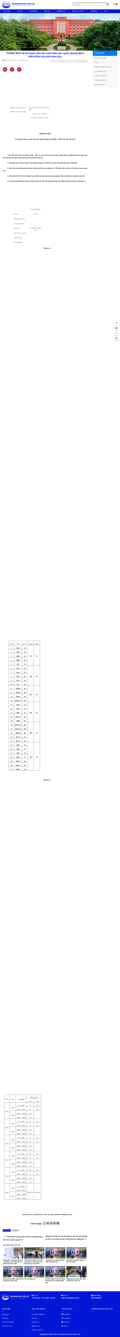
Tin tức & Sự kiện (8, 1322)
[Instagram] (116, 333)
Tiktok (65, 1326)
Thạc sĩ (97, 62)
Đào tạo (34, 1318)
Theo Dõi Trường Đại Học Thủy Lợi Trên (65, 61)
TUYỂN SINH (33, 11)
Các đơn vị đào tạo (38, 1314)
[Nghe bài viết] (5, 69)
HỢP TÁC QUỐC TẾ (78, 11)
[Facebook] (116, 323)
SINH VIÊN (94, 11)
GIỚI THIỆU (6, 11)
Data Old (25, 60)
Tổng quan (5, 1314)
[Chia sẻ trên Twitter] (47, 1223)
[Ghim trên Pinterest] (54, 1223)
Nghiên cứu (36, 1326)
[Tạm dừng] (12, 69)
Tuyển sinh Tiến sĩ (100, 80)
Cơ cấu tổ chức (7, 1326)
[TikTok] (116, 338)
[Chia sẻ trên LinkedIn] (58, 1223)
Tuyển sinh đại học (101, 76)
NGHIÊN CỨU (61, 11)
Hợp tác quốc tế (37, 1330)
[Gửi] (107, 4)
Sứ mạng (5, 1318)
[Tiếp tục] (19, 69)
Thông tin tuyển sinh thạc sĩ (103, 67)
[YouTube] (116, 328)
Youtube (66, 1322)
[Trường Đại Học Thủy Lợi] (18, 4)
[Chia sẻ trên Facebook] (44, 1223)
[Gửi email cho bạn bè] (51, 1223)
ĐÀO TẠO (47, 11)
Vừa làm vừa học (100, 84)
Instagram (66, 1318)
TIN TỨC (19, 11)
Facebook (66, 1314)
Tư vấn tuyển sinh (100, 71)
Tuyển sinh (15, 1230)
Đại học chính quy (100, 58)
